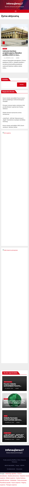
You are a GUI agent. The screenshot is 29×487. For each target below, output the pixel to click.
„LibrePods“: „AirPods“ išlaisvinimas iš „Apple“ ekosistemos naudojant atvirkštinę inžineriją (14, 120)
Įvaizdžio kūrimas (4, 480)
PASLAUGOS (19, 469)
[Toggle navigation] (15, 11)
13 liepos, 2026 (9, 388)
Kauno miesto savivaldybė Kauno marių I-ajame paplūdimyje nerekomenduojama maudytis (14, 99)
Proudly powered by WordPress (10, 460)
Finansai (5, 48)
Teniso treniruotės (22, 480)
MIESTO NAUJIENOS (9, 465)
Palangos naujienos (11, 484)
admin (17, 58)
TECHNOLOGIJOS (11, 469)
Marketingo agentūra (11, 473)
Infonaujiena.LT (14, 3)
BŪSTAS (22, 465)
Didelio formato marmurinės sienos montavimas (12, 420)
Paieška (5, 79)
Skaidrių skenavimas (13, 475)
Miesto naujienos (8, 381)
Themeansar (14, 461)
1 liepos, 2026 (9, 405)
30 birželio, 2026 (9, 422)
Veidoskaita (13, 480)
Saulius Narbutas (20, 478)
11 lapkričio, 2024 (9, 58)
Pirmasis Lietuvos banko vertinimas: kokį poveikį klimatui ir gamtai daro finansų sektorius (14, 107)
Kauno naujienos (16, 482)
